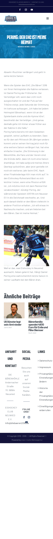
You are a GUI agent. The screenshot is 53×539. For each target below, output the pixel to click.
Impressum (43, 367)
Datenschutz (43, 360)
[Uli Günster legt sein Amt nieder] (14, 310)
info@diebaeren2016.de (10, 423)
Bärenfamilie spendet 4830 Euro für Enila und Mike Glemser (38, 326)
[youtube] (26, 422)
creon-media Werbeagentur (32, 440)
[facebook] (24, 417)
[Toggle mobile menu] (47, 18)
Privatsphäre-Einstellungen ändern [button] (43, 377)
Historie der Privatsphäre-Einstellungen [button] (43, 394)
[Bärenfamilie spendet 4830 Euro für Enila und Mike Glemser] (38, 310)
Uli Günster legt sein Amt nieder (12, 323)
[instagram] (29, 417)
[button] (6, 318)
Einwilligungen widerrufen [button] (43, 408)
